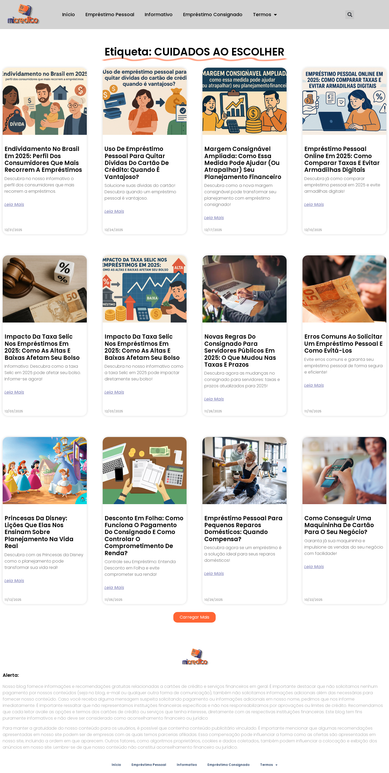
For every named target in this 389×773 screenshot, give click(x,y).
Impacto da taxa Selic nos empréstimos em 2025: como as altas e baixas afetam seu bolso (42, 347)
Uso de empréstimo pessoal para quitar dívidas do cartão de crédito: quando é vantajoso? (137, 163)
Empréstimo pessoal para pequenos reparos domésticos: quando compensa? (243, 528)
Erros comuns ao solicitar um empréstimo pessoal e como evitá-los (343, 344)
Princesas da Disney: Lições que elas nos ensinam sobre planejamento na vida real (39, 532)
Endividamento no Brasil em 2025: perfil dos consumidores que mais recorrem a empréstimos (43, 159)
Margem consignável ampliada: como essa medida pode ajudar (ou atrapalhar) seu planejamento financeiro (242, 163)
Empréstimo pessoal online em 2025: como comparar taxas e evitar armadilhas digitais (342, 159)
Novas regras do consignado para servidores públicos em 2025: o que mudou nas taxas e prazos (240, 351)
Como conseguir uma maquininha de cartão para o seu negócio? (339, 525)
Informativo (159, 14)
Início (68, 14)
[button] (349, 14)
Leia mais (14, 205)
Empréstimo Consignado (212, 14)
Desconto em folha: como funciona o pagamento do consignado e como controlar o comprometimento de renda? (144, 535)
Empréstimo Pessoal (109, 14)
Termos (262, 14)
